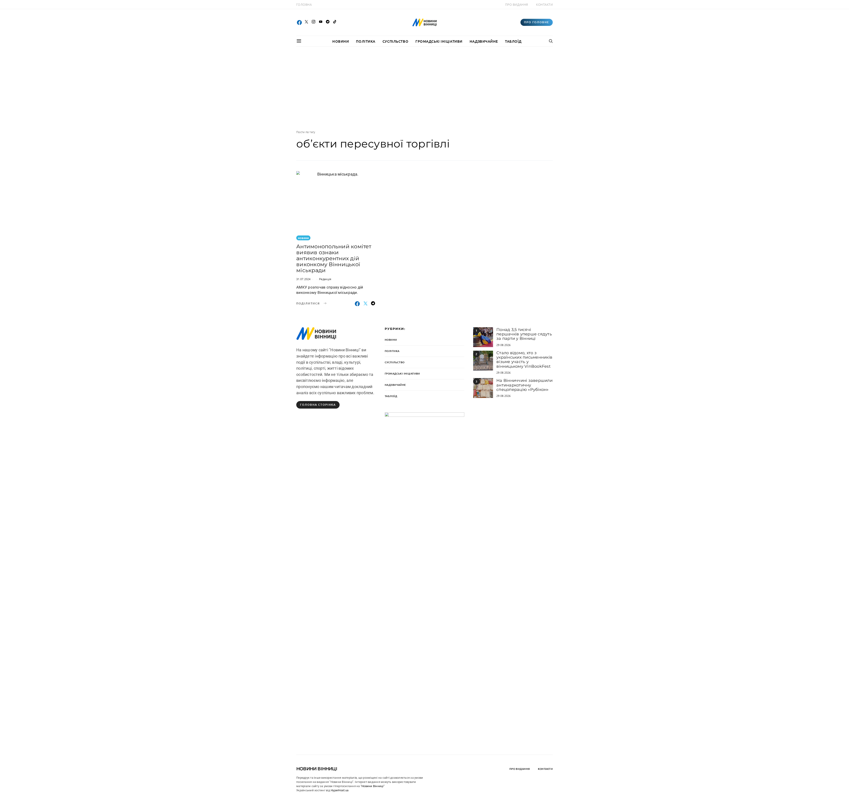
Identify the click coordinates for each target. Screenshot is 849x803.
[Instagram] (313, 22)
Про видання (516, 4)
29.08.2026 (503, 345)
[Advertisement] (424, 88)
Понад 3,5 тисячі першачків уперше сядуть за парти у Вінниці (524, 334)
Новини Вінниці (316, 768)
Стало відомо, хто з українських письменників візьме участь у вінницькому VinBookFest (524, 359)
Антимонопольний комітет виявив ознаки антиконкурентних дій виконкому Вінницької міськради (333, 258)
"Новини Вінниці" (372, 786)
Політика (365, 41)
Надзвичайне (484, 41)
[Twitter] (306, 22)
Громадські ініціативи (439, 41)
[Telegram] (328, 22)
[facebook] (299, 22)
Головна (304, 4)
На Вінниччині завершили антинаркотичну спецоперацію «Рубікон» (524, 385)
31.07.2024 (303, 279)
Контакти (544, 4)
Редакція (325, 279)
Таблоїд (513, 41)
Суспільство (395, 41)
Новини (340, 41)
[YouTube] (320, 22)
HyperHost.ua (339, 790)
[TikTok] (335, 22)
